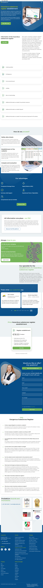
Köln (18, 255)
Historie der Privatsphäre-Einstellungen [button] (32, 585)
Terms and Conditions (5, 573)
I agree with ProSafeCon (29, 406)
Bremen (19, 253)
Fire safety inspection (18, 559)
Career (2, 567)
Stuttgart (3, 255)
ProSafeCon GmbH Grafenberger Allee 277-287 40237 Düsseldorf (6, 538)
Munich (16, 577)
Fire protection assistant (33, 549)
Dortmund (7, 256)
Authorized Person (32, 543)
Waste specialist (18, 538)
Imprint (2, 570)
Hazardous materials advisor (20, 540)
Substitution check (18, 549)
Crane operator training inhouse (34, 551)
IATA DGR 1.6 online (32, 540)
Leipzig (15, 255)
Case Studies (3, 568)
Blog (1, 563)
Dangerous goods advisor (19, 537)
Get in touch (32, 409)
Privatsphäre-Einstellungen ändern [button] (32, 584)
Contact (2, 574)
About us (2, 565)
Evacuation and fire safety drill (20, 557)
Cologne (16, 567)
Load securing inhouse (33, 546)
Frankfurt (3, 256)
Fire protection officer (18, 546)
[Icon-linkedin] (2, 549)
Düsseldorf (12, 256)
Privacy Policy (33, 406)
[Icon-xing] (6, 549)
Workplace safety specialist (19, 541)
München (7, 255)
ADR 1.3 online (31, 537)
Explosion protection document (20, 552)
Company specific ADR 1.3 (33, 538)
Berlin (16, 256)
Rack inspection (17, 556)
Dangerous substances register (20, 547)
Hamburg (21, 255)
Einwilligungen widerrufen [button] (30, 586)
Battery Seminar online (33, 541)
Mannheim (11, 255)
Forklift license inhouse (33, 548)
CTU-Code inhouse (32, 544)
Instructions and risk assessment (21, 550)
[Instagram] (9, 549)
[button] (6, 23)
